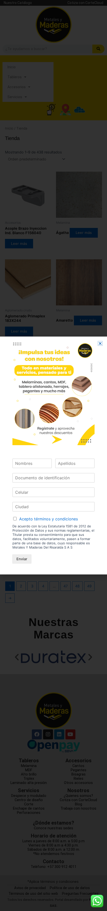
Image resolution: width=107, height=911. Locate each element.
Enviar (21, 559)
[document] (53, 455)
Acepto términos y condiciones (48, 518)
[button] (100, 343)
